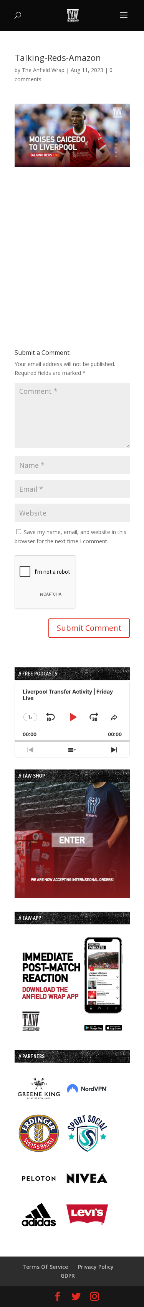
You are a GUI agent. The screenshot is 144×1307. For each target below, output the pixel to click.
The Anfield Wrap (43, 70)
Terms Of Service (45, 1266)
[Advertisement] (72, 239)
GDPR (68, 1275)
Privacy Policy (96, 1266)
